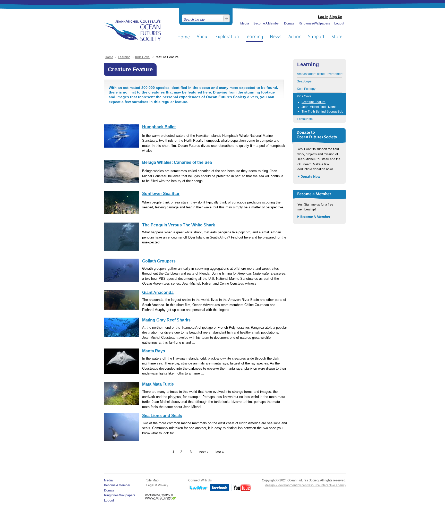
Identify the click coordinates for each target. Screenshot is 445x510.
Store (337, 37)
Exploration (227, 37)
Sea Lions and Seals (162, 415)
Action (294, 37)
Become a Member (314, 217)
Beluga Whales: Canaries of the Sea (177, 162)
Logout (339, 23)
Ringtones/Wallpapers (314, 23)
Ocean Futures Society (132, 30)
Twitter (198, 488)
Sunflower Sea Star (160, 193)
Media (244, 23)
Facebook (219, 488)
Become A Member (266, 23)
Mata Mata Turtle (158, 384)
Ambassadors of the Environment (320, 74)
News (275, 37)
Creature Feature (314, 102)
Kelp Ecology (306, 89)
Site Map (152, 480)
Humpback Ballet (159, 127)
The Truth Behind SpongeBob (322, 111)
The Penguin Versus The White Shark (178, 225)
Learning (254, 37)
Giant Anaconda (158, 292)
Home (184, 37)
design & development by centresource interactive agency (305, 485)
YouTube (241, 488)
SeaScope (304, 81)
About (202, 37)
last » (220, 452)
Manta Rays (153, 351)
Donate (289, 23)
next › (203, 452)
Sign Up (335, 17)
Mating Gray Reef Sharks (166, 320)
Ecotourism (305, 119)
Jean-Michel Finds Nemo (319, 107)
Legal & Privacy (157, 485)
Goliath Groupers (159, 261)
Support (316, 37)
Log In (323, 17)
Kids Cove (142, 57)
